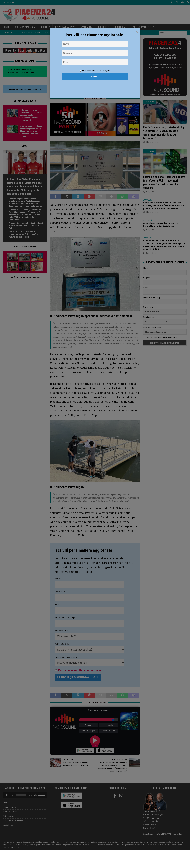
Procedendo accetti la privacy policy (96, 70)
